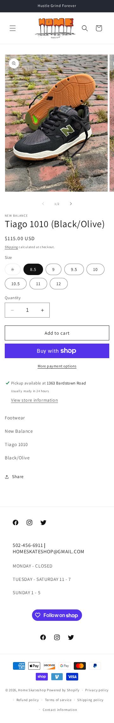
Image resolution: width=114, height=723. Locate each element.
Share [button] (18, 476)
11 (38, 283)
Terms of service (58, 700)
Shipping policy (90, 700)
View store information (34, 400)
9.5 (74, 269)
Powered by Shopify (63, 690)
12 (58, 283)
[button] (13, 28)
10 (95, 269)
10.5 (15, 283)
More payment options (57, 366)
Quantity (13, 297)
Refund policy (27, 700)
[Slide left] (43, 204)
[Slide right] (71, 204)
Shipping (11, 247)
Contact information (60, 709)
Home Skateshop (32, 690)
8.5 (33, 269)
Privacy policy (97, 690)
